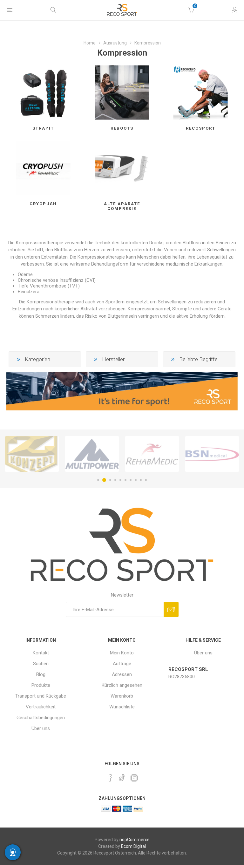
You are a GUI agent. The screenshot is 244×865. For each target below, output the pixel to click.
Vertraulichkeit (41, 707)
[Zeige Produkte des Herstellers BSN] (202, 454)
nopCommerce (134, 839)
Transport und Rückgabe (40, 696)
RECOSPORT (200, 128)
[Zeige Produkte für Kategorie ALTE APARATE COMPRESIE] (122, 168)
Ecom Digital (133, 846)
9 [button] (141, 480)
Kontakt (41, 653)
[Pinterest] (110, 778)
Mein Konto (122, 653)
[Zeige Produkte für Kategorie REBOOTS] (122, 92)
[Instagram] (134, 778)
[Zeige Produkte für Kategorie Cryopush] (43, 168)
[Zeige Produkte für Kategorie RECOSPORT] (201, 92)
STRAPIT (43, 128)
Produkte (40, 685)
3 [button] (109, 480)
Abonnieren (171, 609)
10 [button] (146, 480)
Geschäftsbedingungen (41, 717)
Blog (40, 674)
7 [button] (131, 480)
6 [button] (125, 480)
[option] (82, 454)
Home (90, 42)
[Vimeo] (122, 776)
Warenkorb (122, 696)
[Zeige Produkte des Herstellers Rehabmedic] (142, 454)
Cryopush (43, 203)
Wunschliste (122, 707)
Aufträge (122, 663)
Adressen (122, 674)
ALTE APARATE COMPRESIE (122, 206)
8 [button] (136, 480)
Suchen (41, 663)
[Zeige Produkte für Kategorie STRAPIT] (43, 92)
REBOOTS (122, 128)
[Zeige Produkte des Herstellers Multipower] (82, 454)
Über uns (40, 728)
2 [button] (103, 480)
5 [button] (120, 480)
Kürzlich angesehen (122, 685)
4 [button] (115, 480)
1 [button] (98, 480)
